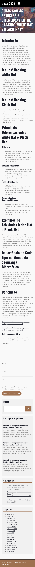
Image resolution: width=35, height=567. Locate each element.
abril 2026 (10, 516)
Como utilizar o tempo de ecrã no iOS (19, 496)
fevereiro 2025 (11, 539)
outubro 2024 (11, 545)
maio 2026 (10, 514)
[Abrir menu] (19, 3)
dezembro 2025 (12, 523)
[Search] (28, 408)
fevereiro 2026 (11, 521)
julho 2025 (10, 533)
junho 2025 (10, 535)
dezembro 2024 (12, 541)
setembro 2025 (12, 529)
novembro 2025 (12, 525)
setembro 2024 (12, 547)
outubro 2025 (11, 527)
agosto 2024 (11, 549)
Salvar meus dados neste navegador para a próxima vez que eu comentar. (18, 388)
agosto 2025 (11, 531)
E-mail (4, 371)
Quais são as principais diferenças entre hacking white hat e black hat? (15, 426)
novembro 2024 (12, 543)
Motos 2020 (8, 3)
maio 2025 (10, 537)
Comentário (6, 343)
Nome (4, 363)
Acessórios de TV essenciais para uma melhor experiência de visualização (17, 488)
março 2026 (11, 518)
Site (3, 379)
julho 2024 (10, 551)
